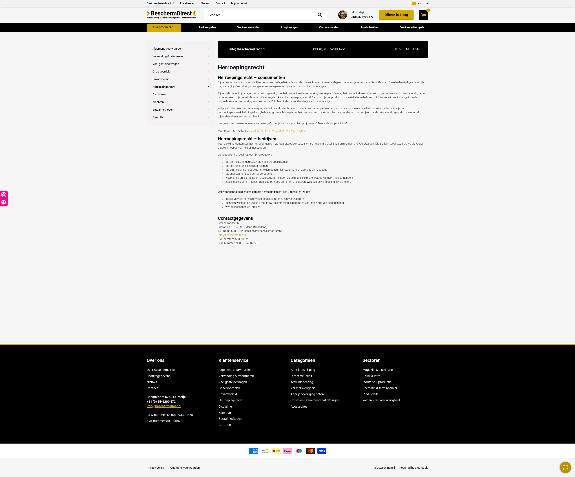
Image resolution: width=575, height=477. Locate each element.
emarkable (421, 467)
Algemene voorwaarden (167, 48)
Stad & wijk (370, 394)
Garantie (158, 117)
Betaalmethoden (163, 109)
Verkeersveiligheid (303, 388)
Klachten (158, 102)
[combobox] (261, 15)
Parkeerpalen (207, 27)
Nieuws (205, 3)
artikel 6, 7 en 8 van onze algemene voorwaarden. (278, 130)
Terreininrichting (302, 382)
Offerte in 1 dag (396, 15)
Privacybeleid (161, 79)
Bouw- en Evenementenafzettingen (315, 400)
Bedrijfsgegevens (158, 376)
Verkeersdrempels (412, 27)
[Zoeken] (319, 15)
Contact (220, 3)
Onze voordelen (162, 71)
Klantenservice (233, 360)
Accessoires (299, 406)
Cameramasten (329, 27)
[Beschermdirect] (171, 15)
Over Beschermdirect (161, 369)
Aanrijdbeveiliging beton (307, 394)
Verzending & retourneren (168, 56)
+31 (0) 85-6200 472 (328, 49)
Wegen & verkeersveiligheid (381, 400)
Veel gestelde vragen (166, 64)
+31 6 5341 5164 (405, 49)
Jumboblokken (369, 27)
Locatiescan (187, 3)
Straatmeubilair (301, 376)
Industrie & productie (377, 382)
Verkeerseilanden (248, 27)
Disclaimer (159, 94)
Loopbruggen (289, 27)
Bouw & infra (371, 376)
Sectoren (371, 360)
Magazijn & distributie (378, 369)
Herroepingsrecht (164, 86)
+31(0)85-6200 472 (361, 17)
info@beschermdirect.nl (247, 49)
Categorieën (303, 360)
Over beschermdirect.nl (160, 3)
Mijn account (239, 3)
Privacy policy (156, 467)
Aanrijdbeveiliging (303, 369)
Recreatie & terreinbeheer (380, 388)
